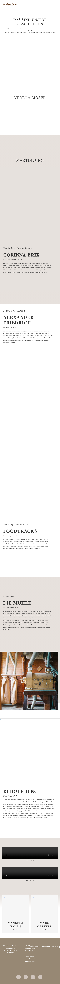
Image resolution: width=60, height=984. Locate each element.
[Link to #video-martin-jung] (29, 129)
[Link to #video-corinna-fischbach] (28, 202)
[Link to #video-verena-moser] (29, 66)
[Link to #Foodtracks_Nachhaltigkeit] (28, 470)
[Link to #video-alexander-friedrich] (29, 396)
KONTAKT (55, 947)
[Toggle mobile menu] (57, 5)
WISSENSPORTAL (34, 947)
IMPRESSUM (46, 947)
